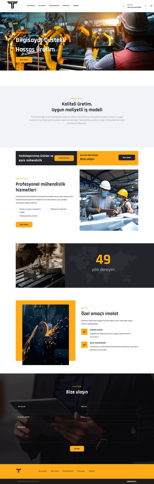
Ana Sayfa (31, 5)
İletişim (76, 5)
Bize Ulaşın (24, 224)
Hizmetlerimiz (54, 5)
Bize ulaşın (24, 59)
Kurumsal (42, 5)
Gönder (77, 448)
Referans (66, 5)
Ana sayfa (43, 471)
